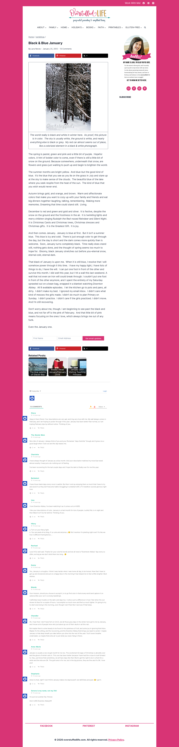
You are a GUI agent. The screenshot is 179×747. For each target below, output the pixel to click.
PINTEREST (89, 725)
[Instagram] (153, 3)
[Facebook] (144, 3)
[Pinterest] (148, 3)
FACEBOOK (46, 725)
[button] (104, 66)
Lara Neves (36, 49)
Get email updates (93, 338)
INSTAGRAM (132, 725)
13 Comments (66, 49)
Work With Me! (133, 3)
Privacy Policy (116, 739)
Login (105, 391)
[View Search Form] (145, 27)
